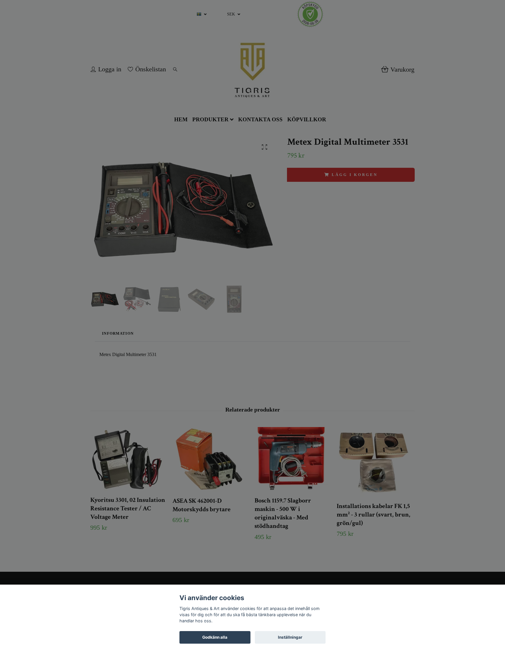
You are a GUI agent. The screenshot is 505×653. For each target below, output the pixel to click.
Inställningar (290, 637)
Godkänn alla (214, 637)
